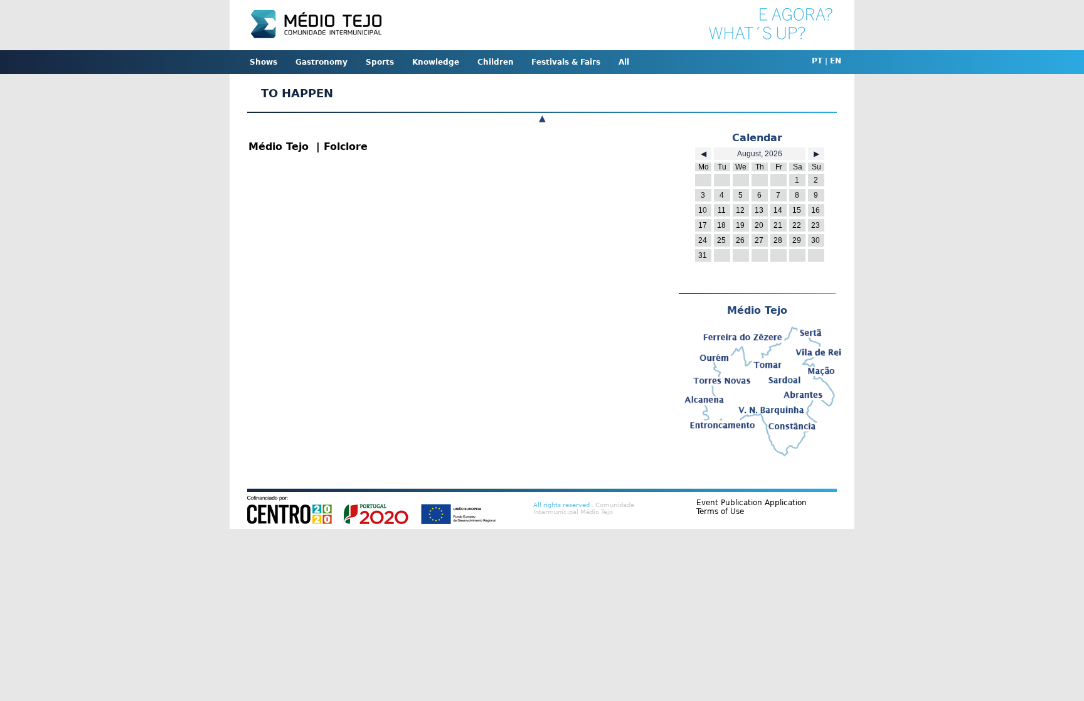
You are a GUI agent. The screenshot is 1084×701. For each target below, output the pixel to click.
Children (495, 62)
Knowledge (435, 62)
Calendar (757, 138)
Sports (380, 62)
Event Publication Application (751, 502)
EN (835, 60)
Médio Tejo (757, 310)
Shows (263, 62)
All (624, 62)
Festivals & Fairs (565, 62)
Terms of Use (720, 511)
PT (817, 60)
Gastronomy (321, 62)
